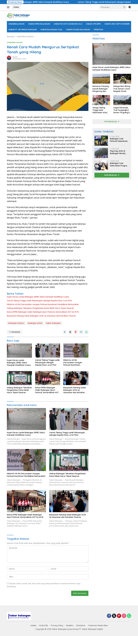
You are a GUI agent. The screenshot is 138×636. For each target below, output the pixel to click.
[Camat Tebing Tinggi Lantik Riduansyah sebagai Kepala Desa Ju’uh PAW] (47, 350)
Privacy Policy (57, 625)
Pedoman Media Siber (98, 625)
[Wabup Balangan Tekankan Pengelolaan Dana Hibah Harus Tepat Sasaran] (19, 378)
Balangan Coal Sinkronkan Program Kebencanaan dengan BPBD (119, 164)
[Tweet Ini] (70, 332)
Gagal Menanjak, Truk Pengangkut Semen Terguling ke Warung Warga (122, 110)
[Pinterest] (119, 616)
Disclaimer (80, 625)
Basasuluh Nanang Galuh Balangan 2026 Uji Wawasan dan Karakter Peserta (41, 316)
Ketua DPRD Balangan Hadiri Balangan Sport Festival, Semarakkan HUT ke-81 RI (43, 312)
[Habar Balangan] (18, 15)
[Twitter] (114, 616)
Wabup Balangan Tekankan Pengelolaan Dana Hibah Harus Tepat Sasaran (40, 308)
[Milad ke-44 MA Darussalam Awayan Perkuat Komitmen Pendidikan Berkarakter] (75, 350)
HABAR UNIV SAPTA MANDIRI (117, 24)
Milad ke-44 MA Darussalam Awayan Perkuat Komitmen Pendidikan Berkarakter (43, 304)
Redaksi (69, 625)
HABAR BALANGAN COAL (51, 29)
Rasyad (15, 57)
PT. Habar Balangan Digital (91, 629)
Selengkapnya (111, 121)
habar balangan (53, 323)
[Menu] (9, 7)
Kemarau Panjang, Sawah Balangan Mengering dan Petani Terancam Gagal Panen (100, 88)
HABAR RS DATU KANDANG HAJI (68, 24)
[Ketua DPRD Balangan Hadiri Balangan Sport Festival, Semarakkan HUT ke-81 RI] (47, 378)
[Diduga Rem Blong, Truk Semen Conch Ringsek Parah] (122, 79)
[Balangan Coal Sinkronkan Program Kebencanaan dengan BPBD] (101, 165)
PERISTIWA (98, 29)
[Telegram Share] (81, 332)
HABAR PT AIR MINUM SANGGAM (22, 29)
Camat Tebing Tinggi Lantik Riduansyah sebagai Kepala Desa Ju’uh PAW (95, 2)
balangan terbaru (16, 323)
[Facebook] (109, 616)
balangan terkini (35, 323)
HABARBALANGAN (16, 24)
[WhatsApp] (129, 616)
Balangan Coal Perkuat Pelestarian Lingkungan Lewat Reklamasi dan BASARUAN (118, 139)
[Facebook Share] (65, 332)
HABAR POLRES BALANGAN (78, 29)
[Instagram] (124, 616)
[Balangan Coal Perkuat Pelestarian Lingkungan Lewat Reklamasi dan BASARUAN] (101, 141)
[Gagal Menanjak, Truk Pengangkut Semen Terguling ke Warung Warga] (122, 100)
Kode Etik (43, 625)
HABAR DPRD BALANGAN (39, 24)
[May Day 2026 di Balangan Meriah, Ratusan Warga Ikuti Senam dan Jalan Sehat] (101, 153)
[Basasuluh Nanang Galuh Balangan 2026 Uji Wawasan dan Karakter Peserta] (75, 378)
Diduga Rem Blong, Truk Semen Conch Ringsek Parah (121, 88)
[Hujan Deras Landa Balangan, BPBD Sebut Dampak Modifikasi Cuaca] (19, 350)
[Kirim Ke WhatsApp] (86, 332)
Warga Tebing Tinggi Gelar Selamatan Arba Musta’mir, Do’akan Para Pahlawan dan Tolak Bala (101, 110)
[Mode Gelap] (129, 7)
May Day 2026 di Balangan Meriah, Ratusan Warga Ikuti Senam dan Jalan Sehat (119, 152)
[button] (124, 7)
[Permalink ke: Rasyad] (9, 57)
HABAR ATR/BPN (93, 24)
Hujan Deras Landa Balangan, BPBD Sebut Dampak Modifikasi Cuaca (38, 297)
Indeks (16, 7)
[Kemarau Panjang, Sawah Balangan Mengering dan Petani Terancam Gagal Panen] (101, 79)
